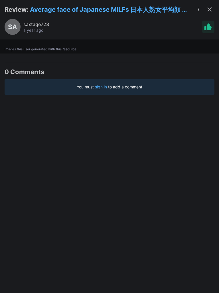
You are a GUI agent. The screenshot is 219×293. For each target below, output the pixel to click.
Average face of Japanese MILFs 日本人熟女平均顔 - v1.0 (107, 10)
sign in (101, 86)
